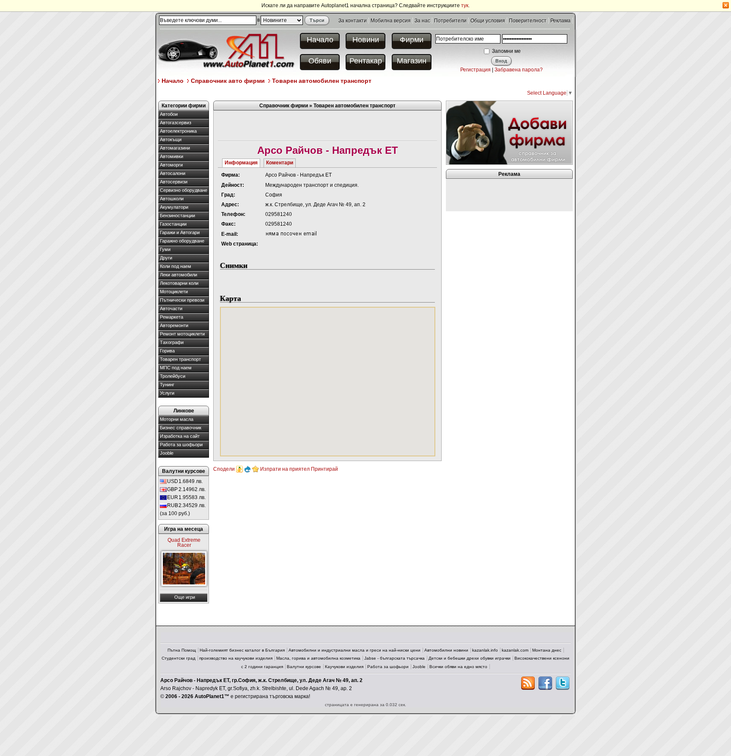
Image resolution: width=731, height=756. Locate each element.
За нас (422, 21)
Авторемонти (174, 325)
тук (464, 5)
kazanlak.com (515, 650)
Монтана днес (546, 650)
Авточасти (171, 308)
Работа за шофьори (181, 444)
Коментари (279, 163)
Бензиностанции (177, 215)
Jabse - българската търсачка (394, 658)
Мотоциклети (174, 291)
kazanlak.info (485, 650)
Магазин (411, 61)
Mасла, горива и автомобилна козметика (318, 658)
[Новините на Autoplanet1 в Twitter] (562, 683)
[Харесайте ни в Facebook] (545, 683)
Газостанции (173, 224)
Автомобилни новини (446, 650)
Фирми (411, 39)
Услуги (167, 393)
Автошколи (172, 198)
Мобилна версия (391, 21)
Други (166, 257)
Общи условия (487, 21)
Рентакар (365, 61)
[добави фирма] (509, 132)
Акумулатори (174, 207)
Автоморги (171, 164)
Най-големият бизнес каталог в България (242, 650)
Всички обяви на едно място (458, 666)
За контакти (352, 21)
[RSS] (528, 683)
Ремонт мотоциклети (182, 333)
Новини (365, 39)
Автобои (169, 114)
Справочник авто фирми (228, 80)
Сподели (224, 469)
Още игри (184, 597)
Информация (241, 163)
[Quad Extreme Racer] (184, 568)
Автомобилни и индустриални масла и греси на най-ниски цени (354, 650)
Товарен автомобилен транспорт (321, 80)
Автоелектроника (178, 131)
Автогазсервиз (175, 122)
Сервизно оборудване (183, 190)
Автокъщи (170, 139)
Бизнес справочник (180, 427)
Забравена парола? (519, 70)
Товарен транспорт (180, 359)
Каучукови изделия (344, 666)
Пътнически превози (182, 300)
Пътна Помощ (182, 650)
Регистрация (475, 70)
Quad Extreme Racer (184, 542)
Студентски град (178, 658)
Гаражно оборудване (182, 240)
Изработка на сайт (180, 436)
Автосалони (172, 173)
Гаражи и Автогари (180, 232)
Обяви (319, 61)
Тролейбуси (172, 376)
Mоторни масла (176, 419)
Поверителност (528, 21)
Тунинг (167, 384)
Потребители (450, 21)
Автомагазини (175, 147)
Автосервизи (173, 181)
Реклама (560, 21)
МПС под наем (176, 367)
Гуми (165, 249)
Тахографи (172, 342)
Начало (320, 39)
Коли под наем (175, 266)
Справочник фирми (283, 106)
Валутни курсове (304, 666)
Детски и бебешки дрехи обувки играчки (470, 658)
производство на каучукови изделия (235, 658)
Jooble (166, 453)
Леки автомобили (178, 274)
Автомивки (171, 156)
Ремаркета (171, 316)
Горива (167, 350)
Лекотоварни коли (179, 283)
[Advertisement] (312, 92)
